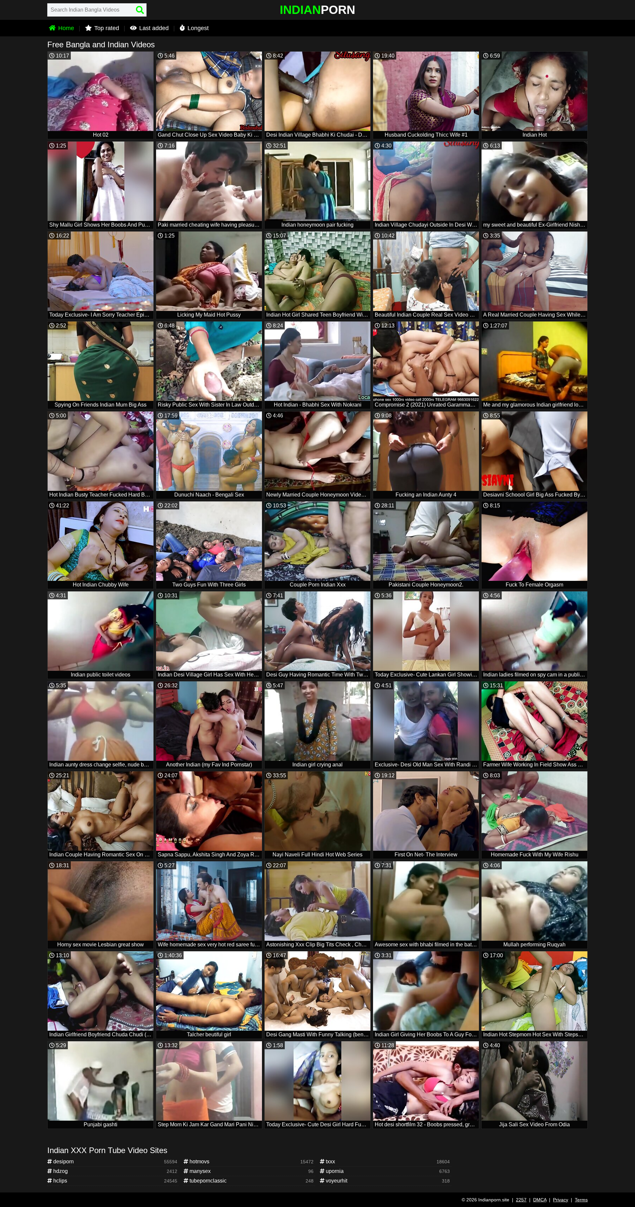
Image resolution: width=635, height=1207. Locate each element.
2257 (521, 1199)
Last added (153, 28)
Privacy (560, 1199)
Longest (197, 28)
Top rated (106, 28)
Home (65, 28)
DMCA (539, 1199)
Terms (581, 1199)
